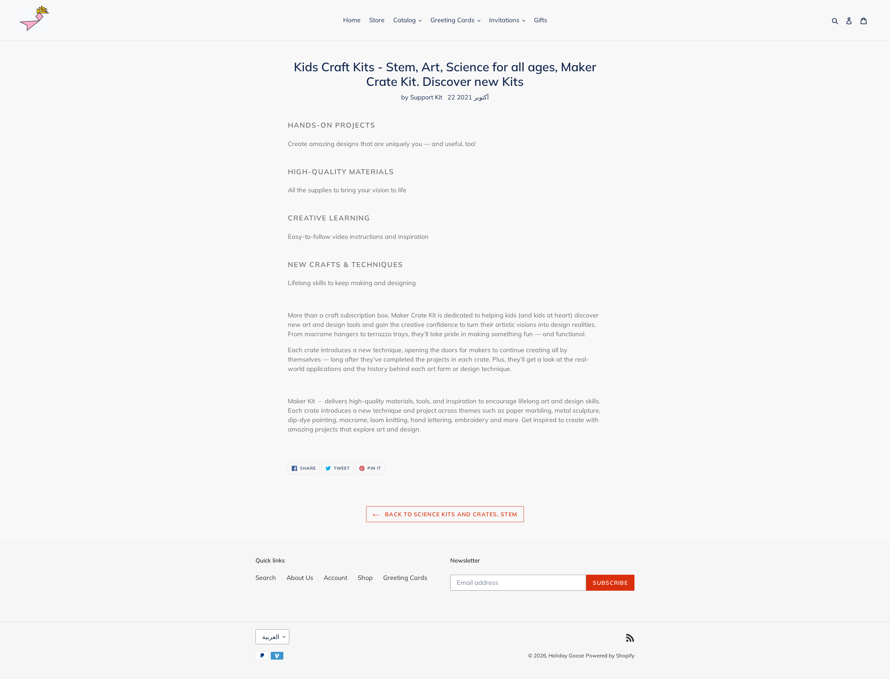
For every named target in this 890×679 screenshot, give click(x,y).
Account (335, 578)
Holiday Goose (566, 655)
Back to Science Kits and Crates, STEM (450, 514)
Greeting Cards (405, 578)
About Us (299, 578)
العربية (270, 637)
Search (266, 578)
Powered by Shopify (610, 655)
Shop (365, 578)
